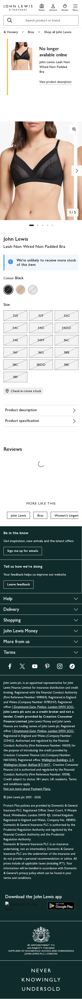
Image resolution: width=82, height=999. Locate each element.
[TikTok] (72, 668)
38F (10, 378)
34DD (63, 329)
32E (10, 316)
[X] (22, 668)
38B (62, 353)
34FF (36, 341)
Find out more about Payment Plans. (27, 789)
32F (36, 316)
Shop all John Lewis (58, 32)
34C (10, 329)
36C (62, 341)
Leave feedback (18, 584)
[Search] (9, 20)
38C (10, 366)
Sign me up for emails (22, 551)
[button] (75, 7)
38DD (37, 366)
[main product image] (25, 66)
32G (62, 316)
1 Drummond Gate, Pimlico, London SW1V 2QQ (43, 707)
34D (36, 329)
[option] (8, 290)
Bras (31, 32)
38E (62, 366)
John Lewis (18, 515)
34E (10, 341)
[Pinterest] (47, 668)
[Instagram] (59, 668)
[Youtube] (34, 668)
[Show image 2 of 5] (77, 170)
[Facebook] (9, 668)
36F (10, 353)
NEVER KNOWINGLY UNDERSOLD (41, 979)
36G (36, 353)
